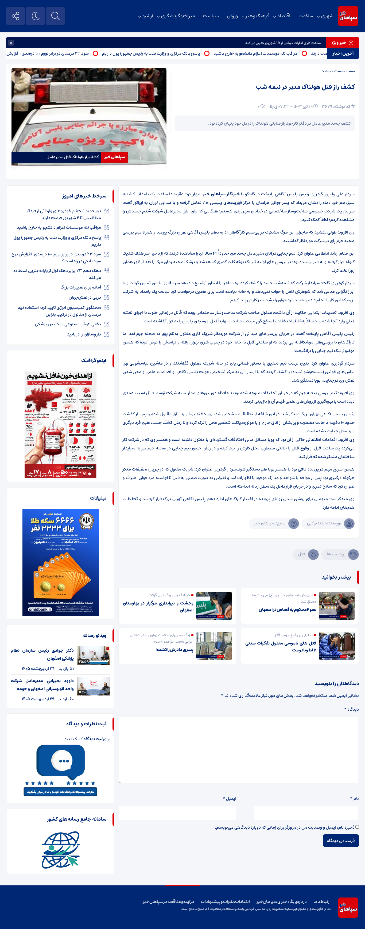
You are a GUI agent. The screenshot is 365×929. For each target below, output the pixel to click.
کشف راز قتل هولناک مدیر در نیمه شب (305, 87)
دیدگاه (351, 709)
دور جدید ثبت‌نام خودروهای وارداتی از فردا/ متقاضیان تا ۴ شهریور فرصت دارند (64, 214)
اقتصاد (283, 16)
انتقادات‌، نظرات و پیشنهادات (225, 901)
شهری (327, 16)
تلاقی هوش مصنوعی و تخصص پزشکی (68, 324)
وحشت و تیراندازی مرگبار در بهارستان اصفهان (158, 607)
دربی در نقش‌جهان (85, 297)
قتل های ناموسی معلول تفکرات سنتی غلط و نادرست (280, 647)
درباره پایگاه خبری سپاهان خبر (282, 901)
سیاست (211, 16)
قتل (301, 554)
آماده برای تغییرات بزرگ (81, 287)
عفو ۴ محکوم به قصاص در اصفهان (287, 609)
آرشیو (147, 16)
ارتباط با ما (321, 901)
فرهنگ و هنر (257, 16)
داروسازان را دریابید (84, 334)
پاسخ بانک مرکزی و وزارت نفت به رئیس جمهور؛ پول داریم (171, 53)
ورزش (232, 16)
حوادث (326, 71)
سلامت (305, 16)
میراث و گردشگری (178, 16)
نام (354, 798)
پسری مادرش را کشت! (174, 649)
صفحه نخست (344, 71)
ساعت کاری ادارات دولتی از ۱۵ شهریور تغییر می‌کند (283, 43)
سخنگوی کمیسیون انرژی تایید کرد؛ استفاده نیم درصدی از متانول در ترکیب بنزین (59, 311)
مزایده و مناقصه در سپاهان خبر (168, 901)
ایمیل (229, 798)
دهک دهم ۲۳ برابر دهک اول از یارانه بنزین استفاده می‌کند (57, 274)
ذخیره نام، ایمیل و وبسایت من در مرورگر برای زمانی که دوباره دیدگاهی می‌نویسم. (285, 827)
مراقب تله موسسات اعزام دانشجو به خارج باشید (275, 53)
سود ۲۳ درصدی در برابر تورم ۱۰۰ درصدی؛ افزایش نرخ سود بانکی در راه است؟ (56, 257)
